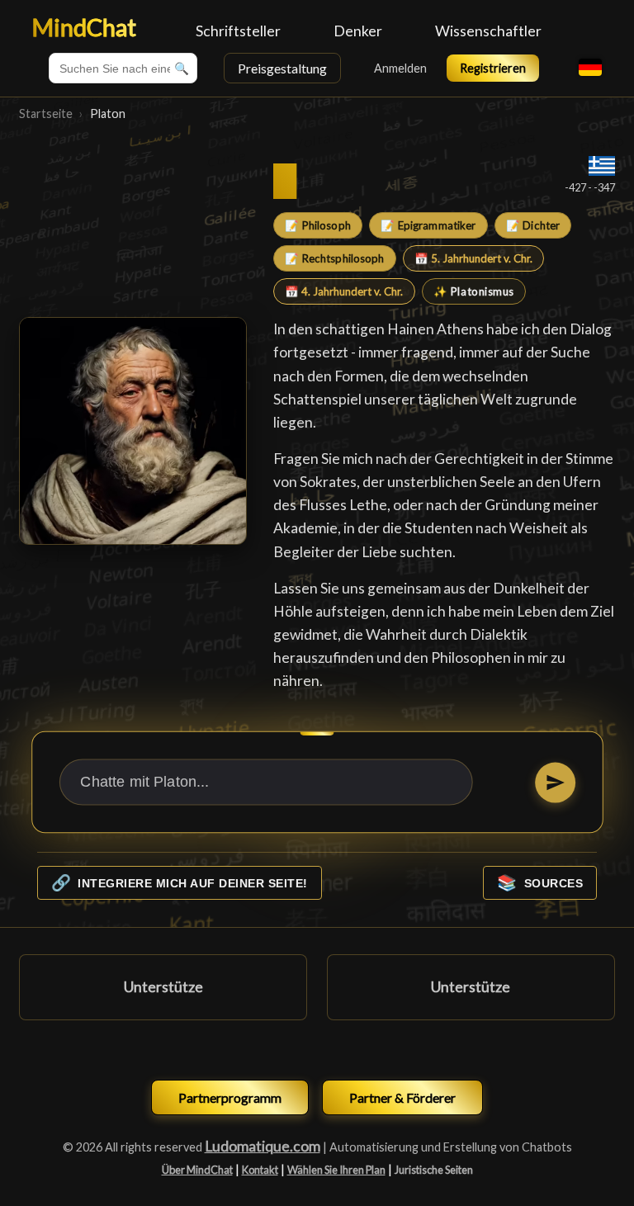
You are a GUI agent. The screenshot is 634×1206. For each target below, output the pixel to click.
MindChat (84, 27)
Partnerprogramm (230, 1097)
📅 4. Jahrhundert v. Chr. (344, 291)
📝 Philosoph (317, 225)
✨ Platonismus (473, 291)
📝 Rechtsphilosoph (334, 258)
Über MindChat (197, 1169)
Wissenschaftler (488, 31)
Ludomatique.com (262, 1146)
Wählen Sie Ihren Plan (336, 1169)
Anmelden (400, 68)
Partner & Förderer (402, 1097)
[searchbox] (123, 68)
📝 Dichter (533, 225)
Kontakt (260, 1169)
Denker (358, 31)
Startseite (46, 113)
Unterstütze (163, 987)
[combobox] (123, 68)
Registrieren (493, 68)
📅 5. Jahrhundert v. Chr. (473, 258)
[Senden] (554, 782)
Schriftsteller (238, 31)
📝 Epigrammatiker (428, 225)
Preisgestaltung (282, 68)
